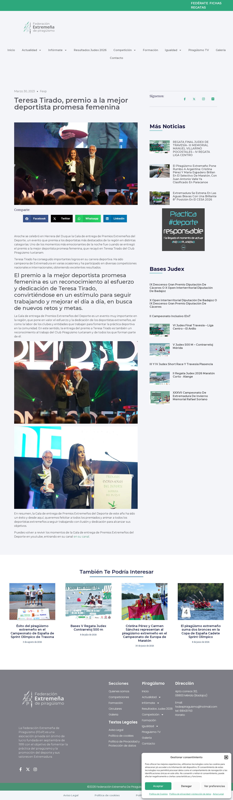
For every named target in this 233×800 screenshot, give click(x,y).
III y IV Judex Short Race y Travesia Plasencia (181, 364)
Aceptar (158, 786)
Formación (150, 50)
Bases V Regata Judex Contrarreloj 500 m (88, 628)
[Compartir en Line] (203, 98)
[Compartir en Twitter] (194, 98)
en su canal (81, 536)
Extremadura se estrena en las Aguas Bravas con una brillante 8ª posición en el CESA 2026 (194, 196)
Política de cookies (107, 795)
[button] (226, 757)
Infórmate (55, 50)
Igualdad (171, 50)
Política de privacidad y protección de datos (190, 794)
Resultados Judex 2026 (90, 50)
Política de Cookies (158, 794)
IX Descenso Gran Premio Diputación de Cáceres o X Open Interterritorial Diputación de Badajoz (181, 288)
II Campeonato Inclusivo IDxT (170, 316)
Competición (122, 50)
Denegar (186, 786)
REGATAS (198, 7)
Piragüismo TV (198, 50)
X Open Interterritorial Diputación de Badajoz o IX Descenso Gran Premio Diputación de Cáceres (183, 303)
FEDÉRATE (199, 3)
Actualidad (29, 50)
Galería (221, 50)
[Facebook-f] (21, 769)
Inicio (11, 50)
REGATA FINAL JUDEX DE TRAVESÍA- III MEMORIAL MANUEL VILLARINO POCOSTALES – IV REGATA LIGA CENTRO (191, 148)
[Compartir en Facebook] (184, 98)
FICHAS (215, 3)
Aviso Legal (218, 794)
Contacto (116, 58)
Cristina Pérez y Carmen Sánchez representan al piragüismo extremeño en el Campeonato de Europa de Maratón (144, 633)
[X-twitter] (28, 769)
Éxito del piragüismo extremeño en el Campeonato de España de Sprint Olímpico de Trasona (32, 631)
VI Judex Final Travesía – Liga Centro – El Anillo (193, 327)
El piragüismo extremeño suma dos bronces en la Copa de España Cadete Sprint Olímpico (201, 631)
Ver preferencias (214, 786)
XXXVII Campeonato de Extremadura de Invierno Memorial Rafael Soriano (190, 396)
